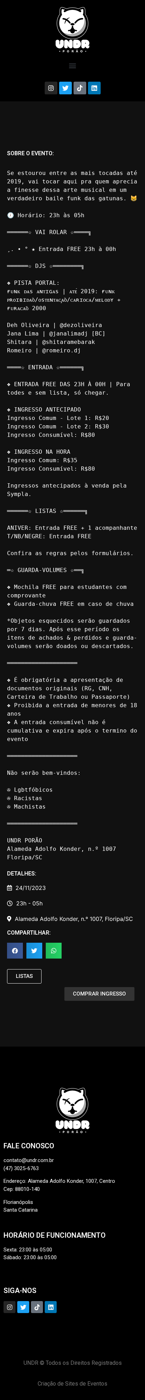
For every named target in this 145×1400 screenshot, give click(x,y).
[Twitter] (65, 88)
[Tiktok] (80, 88)
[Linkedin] (94, 88)
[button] (72, 65)
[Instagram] (51, 88)
